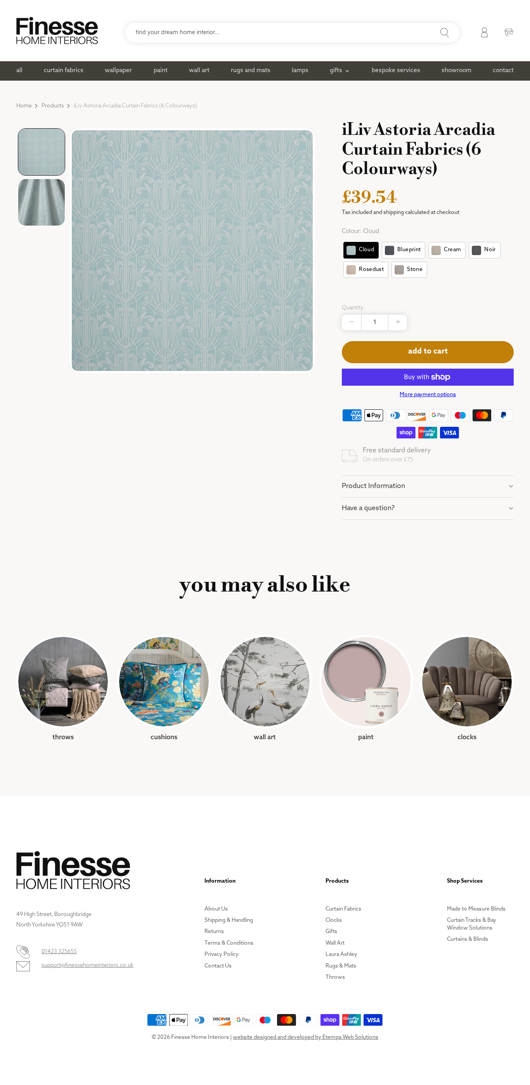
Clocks (467, 688)
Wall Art (265, 688)
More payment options (428, 395)
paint (161, 70)
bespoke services (396, 70)
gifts (336, 70)
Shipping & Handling (228, 920)
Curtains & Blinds (467, 939)
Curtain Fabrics (343, 909)
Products (53, 106)
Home (24, 106)
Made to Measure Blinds (476, 909)
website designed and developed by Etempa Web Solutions (305, 1037)
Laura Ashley (341, 954)
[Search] (444, 33)
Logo (57, 31)
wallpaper (118, 70)
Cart (507, 34)
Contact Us (218, 966)
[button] (41, 152)
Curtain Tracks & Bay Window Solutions (471, 924)
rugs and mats (250, 70)
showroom (456, 70)
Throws (63, 688)
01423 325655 (59, 952)
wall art (199, 70)
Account (482, 34)
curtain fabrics (63, 70)
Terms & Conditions (228, 943)
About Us (216, 909)
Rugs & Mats (341, 966)
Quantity (353, 308)
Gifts (331, 932)
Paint (366, 688)
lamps (300, 70)
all (19, 70)
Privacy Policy (221, 954)
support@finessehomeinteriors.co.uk (87, 965)
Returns (214, 932)
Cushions (164, 688)
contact (503, 70)
